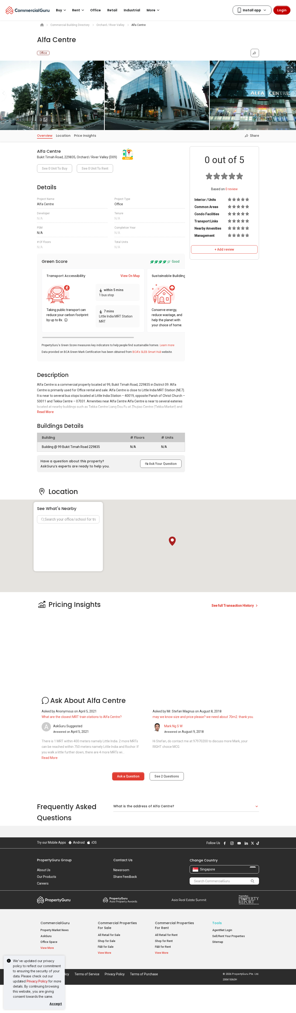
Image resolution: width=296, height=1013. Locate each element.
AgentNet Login (222, 930)
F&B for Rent (163, 946)
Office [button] (95, 10)
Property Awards (120, 900)
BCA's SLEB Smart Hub (147, 352)
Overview (44, 135)
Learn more (167, 345)
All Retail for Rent (166, 935)
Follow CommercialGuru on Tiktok (257, 843)
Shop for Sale (106, 941)
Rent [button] (76, 10)
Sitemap (217, 942)
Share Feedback (125, 877)
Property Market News (54, 930)
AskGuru (46, 936)
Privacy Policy (37, 981)
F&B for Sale (106, 946)
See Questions (166, 776)
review (231, 189)
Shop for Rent (164, 941)
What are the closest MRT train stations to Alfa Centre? (82, 717)
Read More (45, 412)
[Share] (255, 53)
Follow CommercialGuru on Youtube (238, 843)
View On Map (130, 276)
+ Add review (224, 249)
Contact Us (123, 860)
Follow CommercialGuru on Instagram (231, 843)
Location (63, 135)
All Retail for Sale (109, 935)
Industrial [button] (132, 10)
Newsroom (121, 870)
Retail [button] (112, 10)
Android (78, 842)
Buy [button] (59, 10)
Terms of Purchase (144, 974)
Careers (43, 883)
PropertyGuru (54, 899)
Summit (189, 900)
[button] (172, 541)
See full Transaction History (233, 605)
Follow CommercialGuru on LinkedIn (245, 843)
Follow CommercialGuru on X (252, 843)
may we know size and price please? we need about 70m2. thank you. (203, 717)
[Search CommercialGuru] (252, 881)
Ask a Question (128, 776)
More (151, 10)
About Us (43, 870)
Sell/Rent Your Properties (228, 936)
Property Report (248, 899)
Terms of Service (86, 974)
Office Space (48, 942)
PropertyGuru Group (54, 860)
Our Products (46, 877)
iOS (94, 842)
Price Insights (85, 135)
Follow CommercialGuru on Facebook (224, 843)
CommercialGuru (55, 923)
